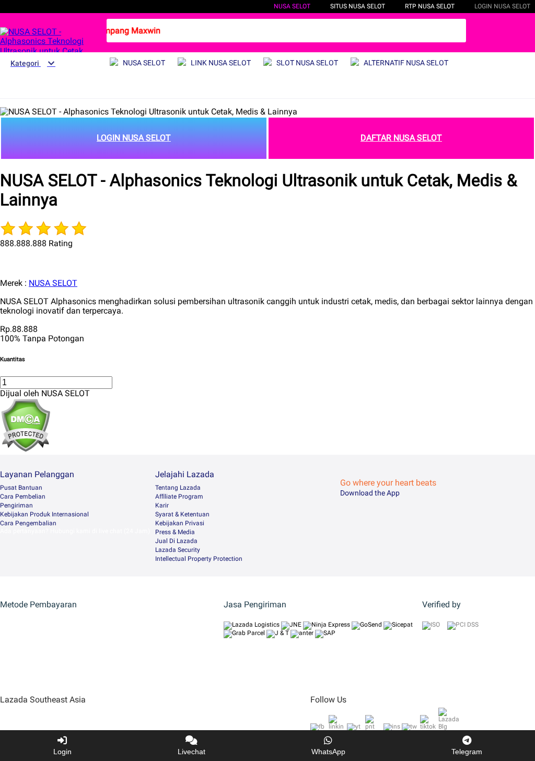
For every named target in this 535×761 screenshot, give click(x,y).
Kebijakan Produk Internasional (44, 514)
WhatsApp (328, 751)
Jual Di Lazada (176, 541)
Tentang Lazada (178, 487)
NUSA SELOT (292, 6)
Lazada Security (177, 550)
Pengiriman (16, 505)
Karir (162, 505)
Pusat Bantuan (21, 487)
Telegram (466, 751)
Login (62, 751)
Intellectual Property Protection (198, 558)
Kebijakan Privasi (179, 523)
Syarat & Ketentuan (182, 514)
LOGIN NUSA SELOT (134, 138)
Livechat (191, 751)
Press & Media (175, 532)
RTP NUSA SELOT (430, 6)
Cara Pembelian (22, 496)
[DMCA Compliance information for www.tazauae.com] (25, 449)
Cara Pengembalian (28, 523)
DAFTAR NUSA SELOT (401, 138)
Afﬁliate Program (179, 496)
